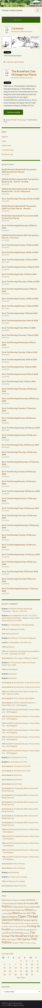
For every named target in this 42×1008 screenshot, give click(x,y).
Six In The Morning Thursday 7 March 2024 (20, 335)
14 (15, 968)
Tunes (21, 943)
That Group (21, 120)
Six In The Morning (14, 933)
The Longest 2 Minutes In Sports (26, 658)
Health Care (19, 910)
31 (32, 974)
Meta (10, 913)
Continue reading (13, 112)
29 (21, 974)
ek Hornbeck (19, 62)
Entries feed (6, 145)
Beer (19, 900)
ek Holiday (19, 903)
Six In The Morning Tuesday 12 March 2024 (20, 298)
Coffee (4, 903)
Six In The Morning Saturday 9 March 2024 (20, 320)
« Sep (18, 977)
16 (26, 968)
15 (21, 968)
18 (37, 968)
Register (5, 137)
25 (37, 971)
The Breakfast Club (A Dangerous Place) (24, 73)
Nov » (23, 977)
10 (32, 964)
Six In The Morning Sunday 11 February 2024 (21, 554)
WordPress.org (7, 154)
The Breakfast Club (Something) (22, 625)
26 (5, 974)
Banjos (4, 900)
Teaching (26, 933)
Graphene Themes (18, 1005)
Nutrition (23, 913)
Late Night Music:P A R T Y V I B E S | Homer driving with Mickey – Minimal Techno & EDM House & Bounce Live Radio (20, 618)
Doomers (13, 674)
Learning (4, 913)
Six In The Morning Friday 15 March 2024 (19, 274)
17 (32, 968)
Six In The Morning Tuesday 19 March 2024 (20, 245)
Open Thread (11, 120)
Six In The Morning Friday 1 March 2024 (18, 381)
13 (10, 968)
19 (5, 971)
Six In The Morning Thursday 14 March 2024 (20, 281)
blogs (23, 900)
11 (37, 964)
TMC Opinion (23, 939)
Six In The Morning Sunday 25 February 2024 (21, 428)
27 (10, 974)
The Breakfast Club (22, 935)
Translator (15, 943)
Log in (4, 141)
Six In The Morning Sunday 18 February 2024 (21, 491)
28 (15, 974)
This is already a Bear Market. (24, 698)
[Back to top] (37, 1003)
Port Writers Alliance (8, 926)
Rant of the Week (17, 930)
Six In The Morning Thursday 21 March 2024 (20, 198)
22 (21, 971)
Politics (17, 919)
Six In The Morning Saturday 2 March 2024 (20, 374)
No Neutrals (14, 872)
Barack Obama (12, 900)
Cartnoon (17, 28)
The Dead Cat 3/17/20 (18, 757)
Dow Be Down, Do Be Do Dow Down (27, 683)
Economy (10, 903)
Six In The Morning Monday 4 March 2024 (19, 359)
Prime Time (17, 926)
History (29, 909)
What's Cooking (31, 943)
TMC (4, 629)
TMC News (11, 939)
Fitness (26, 907)
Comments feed (8, 150)
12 (5, 968)
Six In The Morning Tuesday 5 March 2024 (19, 352)
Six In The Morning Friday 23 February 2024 (20, 445)
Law (35, 910)
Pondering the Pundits (16, 629)
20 (10, 971)
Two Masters (13, 669)
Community (28, 31)
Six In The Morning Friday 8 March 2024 (18, 328)
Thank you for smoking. (18, 877)
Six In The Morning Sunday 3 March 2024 (19, 367)
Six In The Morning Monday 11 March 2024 (20, 306)
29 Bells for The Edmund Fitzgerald (23, 638)
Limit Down (18, 775)
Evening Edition (17, 907)
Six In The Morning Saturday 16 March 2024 (20, 267)
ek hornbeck (6, 658)
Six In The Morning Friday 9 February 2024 (20, 571)
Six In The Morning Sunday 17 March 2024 (19, 259)
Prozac (24, 926)
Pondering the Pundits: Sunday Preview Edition (24, 923)
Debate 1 (11, 647)
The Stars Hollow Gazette (12, 10)
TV (25, 943)
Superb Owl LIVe (20, 886)
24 (32, 971)
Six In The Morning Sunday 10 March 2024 (19, 313)
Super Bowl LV (13, 634)
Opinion (7, 919)
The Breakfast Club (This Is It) (20, 642)
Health (32, 907)
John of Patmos (19, 864)
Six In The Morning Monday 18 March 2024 (20, 252)
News (15, 913)
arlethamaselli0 (18, 31)
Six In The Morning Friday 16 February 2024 (20, 508)
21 (15, 971)
